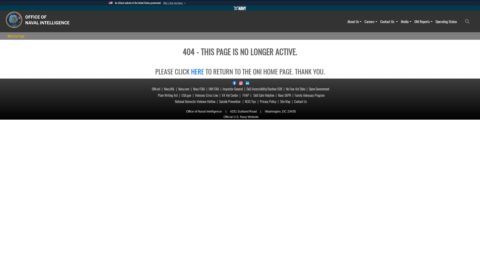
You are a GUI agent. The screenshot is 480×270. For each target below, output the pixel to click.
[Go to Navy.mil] (240, 8)
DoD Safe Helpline (264, 95)
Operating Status (446, 21)
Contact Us (387, 21)
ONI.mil (156, 89)
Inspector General (233, 89)
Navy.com (183, 89)
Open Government (319, 89)
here (197, 71)
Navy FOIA (199, 89)
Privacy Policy (268, 101)
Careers (369, 21)
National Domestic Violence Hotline (195, 101)
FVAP (246, 95)
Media (405, 21)
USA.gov (186, 95)
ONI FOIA (214, 89)
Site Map (285, 101)
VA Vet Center (230, 95)
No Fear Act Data (295, 89)
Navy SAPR (284, 95)
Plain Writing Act (168, 95)
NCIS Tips (250, 101)
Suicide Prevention (230, 101)
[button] (175, 3)
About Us (353, 21)
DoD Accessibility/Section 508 (264, 89)
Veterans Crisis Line (206, 95)
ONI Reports (422, 21)
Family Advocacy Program (310, 95)
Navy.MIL (169, 89)
